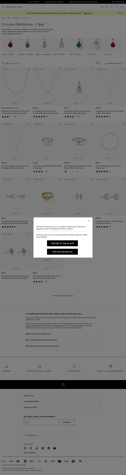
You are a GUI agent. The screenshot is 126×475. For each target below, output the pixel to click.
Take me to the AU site (62, 243)
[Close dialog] (89, 220)
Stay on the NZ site (62, 252)
